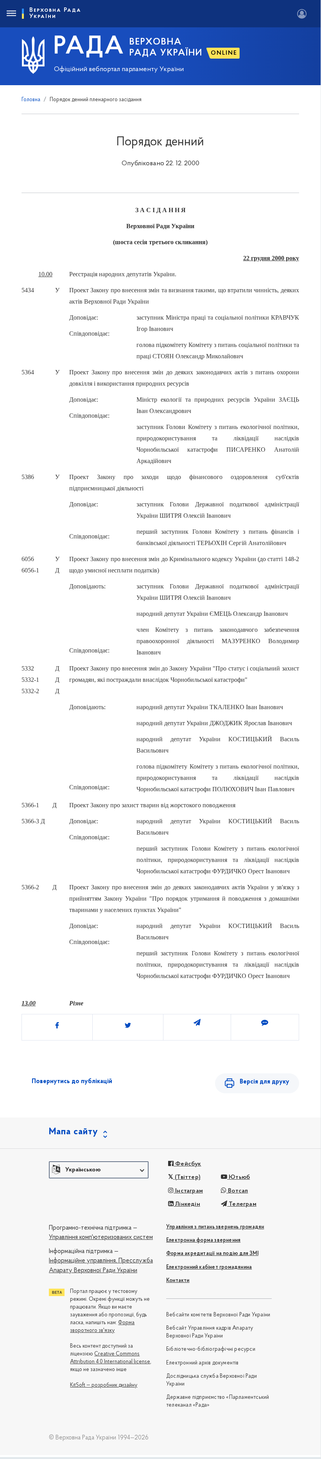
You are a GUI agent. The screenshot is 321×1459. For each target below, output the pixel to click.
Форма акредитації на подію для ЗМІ (212, 1254)
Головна (31, 100)
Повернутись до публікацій (72, 1081)
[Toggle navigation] (11, 13)
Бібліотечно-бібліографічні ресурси (210, 1349)
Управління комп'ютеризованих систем (101, 1237)
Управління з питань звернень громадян (215, 1227)
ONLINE (224, 53)
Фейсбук (187, 1164)
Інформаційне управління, (83, 1261)
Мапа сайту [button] (73, 1132)
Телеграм (241, 1204)
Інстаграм (188, 1191)
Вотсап (237, 1191)
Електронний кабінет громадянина (209, 1267)
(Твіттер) (187, 1177)
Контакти (178, 1281)
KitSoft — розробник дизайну (103, 1385)
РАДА (89, 47)
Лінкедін (187, 1204)
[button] (99, 1169)
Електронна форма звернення (203, 1240)
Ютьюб (238, 1177)
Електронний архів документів (202, 1363)
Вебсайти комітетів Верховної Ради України (218, 1315)
